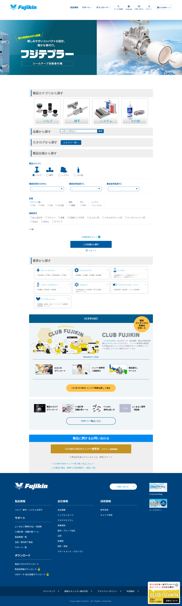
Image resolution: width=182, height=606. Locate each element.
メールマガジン (155, 510)
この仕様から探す (91, 244)
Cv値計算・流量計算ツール (27, 531)
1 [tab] (160, 73)
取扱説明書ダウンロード (26, 569)
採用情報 (105, 501)
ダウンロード (103, 7)
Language (128, 7)
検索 (100, 131)
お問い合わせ (139, 7)
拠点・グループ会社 (66, 530)
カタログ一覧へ (71, 142)
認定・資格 (62, 546)
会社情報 (63, 501)
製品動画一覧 (21, 536)
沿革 (60, 535)
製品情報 (74, 7)
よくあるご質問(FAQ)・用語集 (28, 526)
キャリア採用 (106, 514)
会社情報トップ (164, 7)
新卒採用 (104, 509)
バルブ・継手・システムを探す (29, 509)
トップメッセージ (65, 514)
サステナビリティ (65, 520)
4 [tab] (168, 73)
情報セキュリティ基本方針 (76, 591)
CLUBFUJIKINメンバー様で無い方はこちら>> (73, 464)
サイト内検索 (118, 7)
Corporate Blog (155, 494)
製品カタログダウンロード (27, 563)
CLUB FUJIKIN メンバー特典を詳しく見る (91, 388)
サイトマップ (49, 591)
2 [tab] (163, 73)
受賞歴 (61, 540)
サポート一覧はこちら (91, 421)
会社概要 (61, 509)
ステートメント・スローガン (70, 551)
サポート (87, 7)
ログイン (149, 7)
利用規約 (131, 591)
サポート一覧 (21, 547)
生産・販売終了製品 (24, 542)
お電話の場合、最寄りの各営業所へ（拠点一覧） (75, 468)
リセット (92, 250)
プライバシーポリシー (107, 591)
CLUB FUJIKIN (110, 341)
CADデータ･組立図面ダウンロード (30, 574)
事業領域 (61, 525)
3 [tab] (165, 73)
